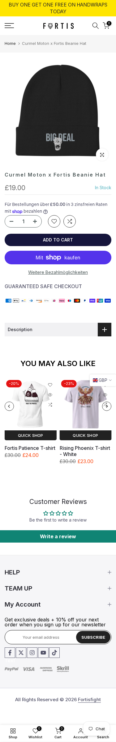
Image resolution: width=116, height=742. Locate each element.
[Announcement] (58, 8)
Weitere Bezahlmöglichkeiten (58, 272)
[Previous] (9, 406)
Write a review (58, 536)
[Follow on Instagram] (32, 652)
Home (10, 43)
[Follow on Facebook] (10, 652)
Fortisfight (89, 699)
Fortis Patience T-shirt (30, 448)
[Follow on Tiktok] (54, 652)
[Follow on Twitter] (21, 652)
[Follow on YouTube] (43, 652)
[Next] (106, 406)
